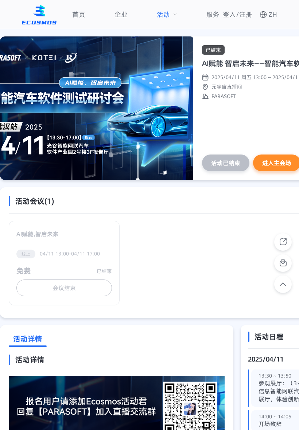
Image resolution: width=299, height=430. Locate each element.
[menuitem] (78, 14)
